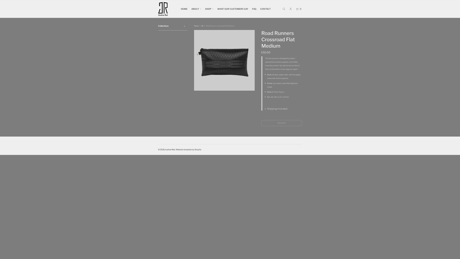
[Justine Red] (163, 9)
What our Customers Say (232, 9)
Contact (265, 9)
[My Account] (290, 9)
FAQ (254, 9)
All (202, 26)
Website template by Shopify (188, 149)
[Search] (284, 9)
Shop (208, 9)
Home (184, 9)
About (195, 9)
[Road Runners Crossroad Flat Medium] (224, 60)
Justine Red (170, 149)
